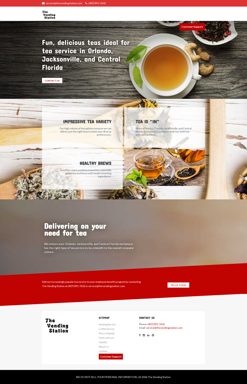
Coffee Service (94, 27)
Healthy (149, 27)
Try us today (178, 285)
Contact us (52, 80)
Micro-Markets (113, 27)
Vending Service (74, 27)
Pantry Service (133, 27)
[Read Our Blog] (154, 335)
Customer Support (192, 26)
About (160, 27)
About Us (104, 346)
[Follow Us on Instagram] (144, 335)
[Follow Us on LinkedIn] (149, 335)
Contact (172, 27)
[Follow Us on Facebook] (140, 335)
